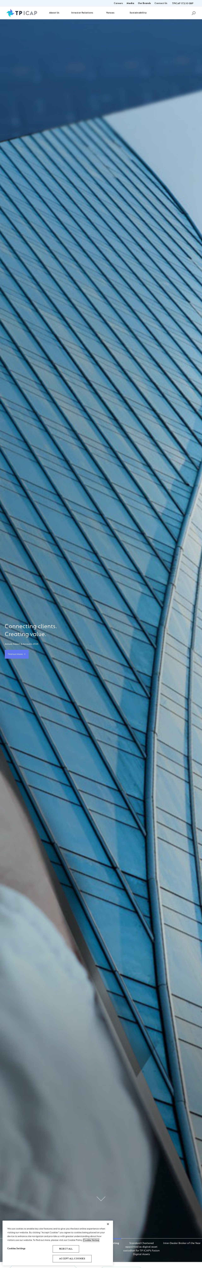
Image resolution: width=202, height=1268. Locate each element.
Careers (118, 3)
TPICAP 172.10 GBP (182, 3)
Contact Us (160, 3)
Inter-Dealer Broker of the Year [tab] (182, 1243)
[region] (58, 1243)
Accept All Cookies (72, 1258)
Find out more (15, 650)
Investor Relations (82, 13)
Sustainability (138, 13)
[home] (21, 13)
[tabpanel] (101, 640)
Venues (110, 13)
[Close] (107, 1224)
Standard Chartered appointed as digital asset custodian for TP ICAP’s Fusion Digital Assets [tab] (141, 1243)
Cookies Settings (16, 1248)
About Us (54, 13)
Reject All (66, 1249)
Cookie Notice (91, 1240)
